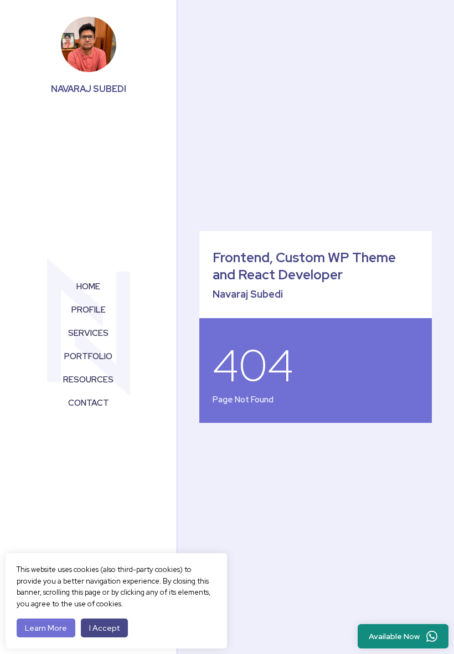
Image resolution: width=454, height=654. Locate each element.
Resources (88, 379)
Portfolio (88, 356)
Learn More (46, 628)
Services (88, 333)
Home (88, 286)
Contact (88, 402)
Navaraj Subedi (88, 89)
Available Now (394, 636)
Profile (88, 309)
